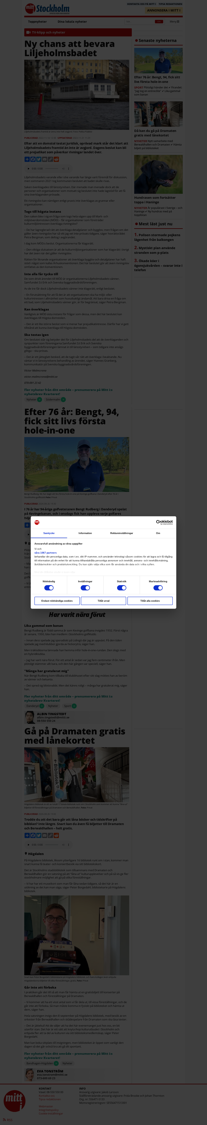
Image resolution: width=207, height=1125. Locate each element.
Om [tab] (158, 533)
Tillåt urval (103, 600)
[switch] (85, 588)
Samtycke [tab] (48, 533)
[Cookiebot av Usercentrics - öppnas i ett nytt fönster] (158, 522)
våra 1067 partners (45, 552)
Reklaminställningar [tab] (121, 533)
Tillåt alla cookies (150, 600)
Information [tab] (85, 533)
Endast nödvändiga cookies (57, 600)
